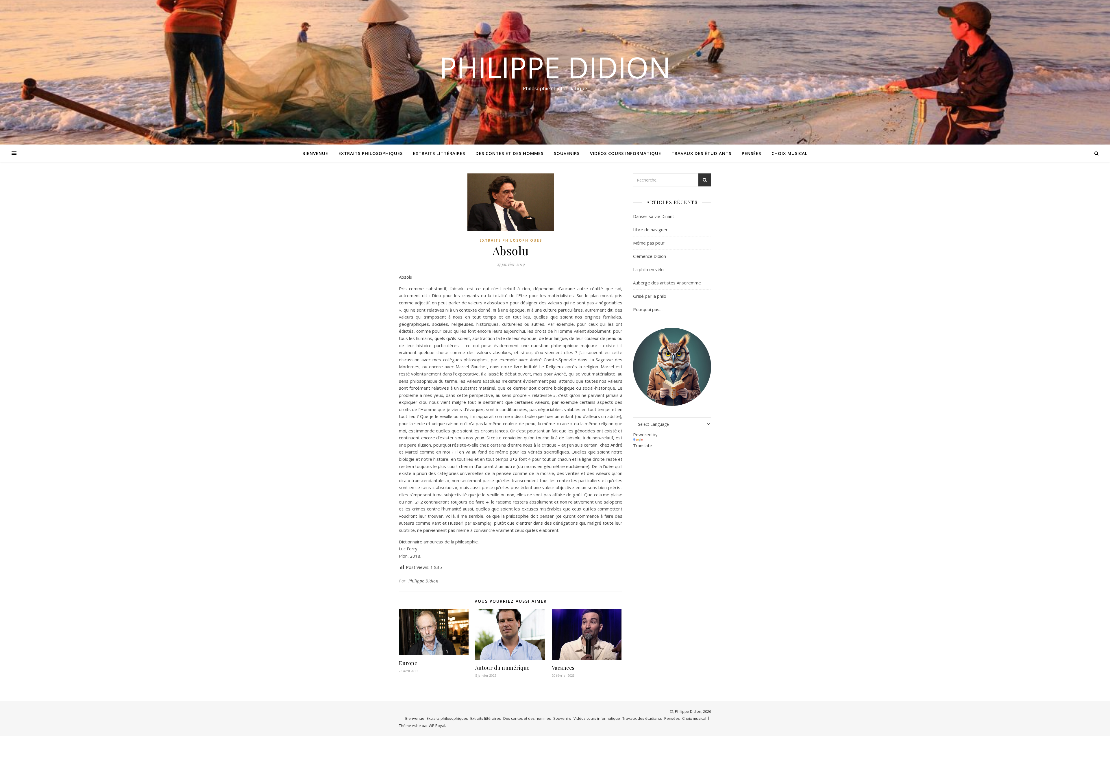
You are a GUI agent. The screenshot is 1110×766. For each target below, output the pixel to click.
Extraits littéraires (439, 153)
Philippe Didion (555, 67)
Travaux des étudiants (701, 153)
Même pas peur (649, 243)
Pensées (751, 153)
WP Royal (437, 725)
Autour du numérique (502, 667)
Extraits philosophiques (370, 153)
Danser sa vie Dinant (653, 216)
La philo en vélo (648, 269)
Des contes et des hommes (509, 153)
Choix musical (790, 153)
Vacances (563, 667)
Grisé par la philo (649, 296)
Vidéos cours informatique (625, 153)
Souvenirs (567, 153)
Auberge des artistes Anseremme (667, 283)
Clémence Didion (649, 256)
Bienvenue (315, 153)
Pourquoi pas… (648, 309)
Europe (408, 663)
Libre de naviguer (650, 229)
